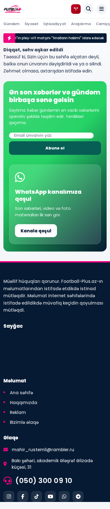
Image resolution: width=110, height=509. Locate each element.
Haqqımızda (23, 403)
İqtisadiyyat (54, 24)
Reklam (18, 412)
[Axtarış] (88, 9)
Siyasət (31, 24)
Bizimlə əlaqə (24, 422)
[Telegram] (77, 496)
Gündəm (11, 24)
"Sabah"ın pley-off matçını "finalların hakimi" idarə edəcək (52, 38)
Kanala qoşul (36, 231)
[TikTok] (36, 496)
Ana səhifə (21, 393)
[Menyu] (101, 9)
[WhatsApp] (64, 496)
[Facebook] (22, 496)
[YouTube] (50, 496)
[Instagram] (8, 496)
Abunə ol (55, 148)
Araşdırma (81, 24)
